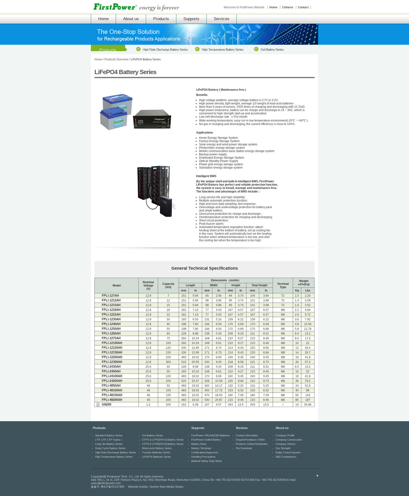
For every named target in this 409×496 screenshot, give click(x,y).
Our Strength (283, 448)
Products (161, 19)
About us (131, 19)
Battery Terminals (201, 448)
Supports (191, 19)
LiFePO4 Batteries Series (156, 456)
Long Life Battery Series (109, 443)
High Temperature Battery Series (114, 456)
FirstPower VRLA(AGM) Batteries (210, 435)
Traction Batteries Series (156, 452)
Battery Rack (198, 443)
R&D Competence (286, 456)
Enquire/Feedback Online (250, 439)
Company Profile (285, 435)
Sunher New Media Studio (166, 486)
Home (273, 7)
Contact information (247, 435)
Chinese (287, 7)
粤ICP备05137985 (112, 486)
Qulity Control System (288, 452)
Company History (286, 443)
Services (221, 19)
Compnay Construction (289, 439)
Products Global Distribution (252, 443)
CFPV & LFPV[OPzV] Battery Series (166, 49)
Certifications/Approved (204, 452)
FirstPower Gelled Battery (206, 439)
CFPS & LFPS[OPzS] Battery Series (225, 49)
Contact (303, 7)
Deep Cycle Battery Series (110, 448)
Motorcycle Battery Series (277, 49)
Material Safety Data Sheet (206, 461)
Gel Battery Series (152, 435)
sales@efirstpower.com (106, 483)
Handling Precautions (203, 456)
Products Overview (116, 59)
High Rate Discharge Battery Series (115, 452)
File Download (244, 448)
